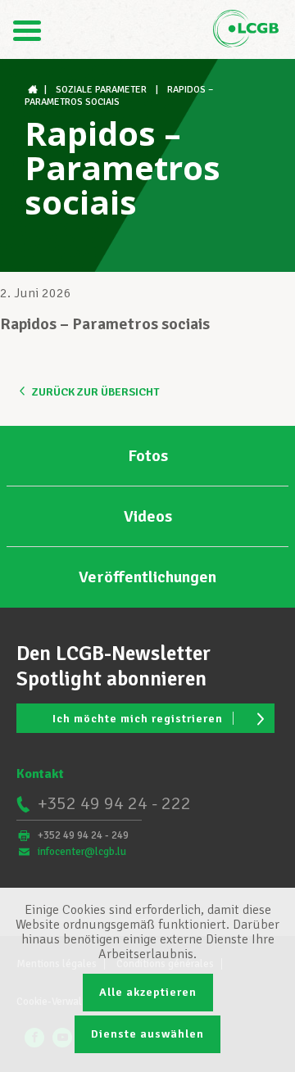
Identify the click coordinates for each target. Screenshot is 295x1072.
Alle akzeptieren (148, 992)
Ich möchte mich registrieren (137, 719)
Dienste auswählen (147, 1034)
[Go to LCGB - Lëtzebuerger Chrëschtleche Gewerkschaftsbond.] (34, 90)
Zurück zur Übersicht (95, 392)
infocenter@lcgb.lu (82, 851)
